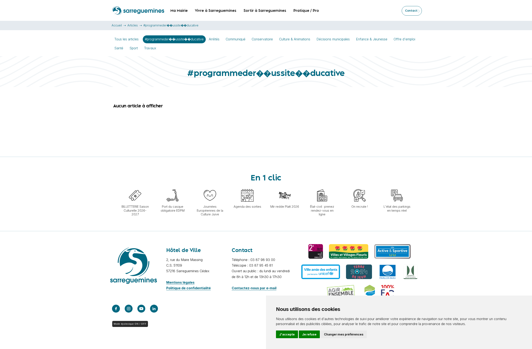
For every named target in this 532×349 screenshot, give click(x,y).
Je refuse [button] (309, 334)
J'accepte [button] (287, 334)
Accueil (117, 25)
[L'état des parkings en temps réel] (397, 187)
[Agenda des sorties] (247, 187)
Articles (132, 25)
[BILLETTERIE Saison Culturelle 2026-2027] (135, 187)
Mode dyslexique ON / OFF (130, 324)
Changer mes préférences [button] (343, 334)
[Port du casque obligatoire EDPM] (172, 187)
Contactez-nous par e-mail (254, 288)
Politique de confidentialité (188, 288)
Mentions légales (180, 282)
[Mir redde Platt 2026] (284, 187)
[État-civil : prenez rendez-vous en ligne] (322, 187)
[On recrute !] (359, 187)
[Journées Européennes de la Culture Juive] (210, 187)
